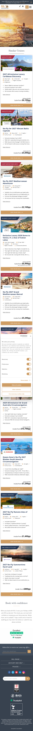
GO (29, 651)
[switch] (29, 364)
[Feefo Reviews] (16, 709)
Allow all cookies (16, 385)
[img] (16, 63)
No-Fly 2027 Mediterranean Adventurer (15, 182)
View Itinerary (6, 94)
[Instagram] (23, 672)
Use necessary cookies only (16, 394)
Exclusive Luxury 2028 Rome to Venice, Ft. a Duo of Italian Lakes (16, 237)
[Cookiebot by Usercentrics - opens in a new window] (20, 336)
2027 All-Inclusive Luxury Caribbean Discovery (14, 75)
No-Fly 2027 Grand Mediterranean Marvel (13, 293)
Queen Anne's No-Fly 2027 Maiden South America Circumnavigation (14, 459)
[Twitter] (13, 672)
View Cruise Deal (15, 105)
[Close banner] (30, 336)
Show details (24, 380)
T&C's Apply (22, 2)
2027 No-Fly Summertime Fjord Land (14, 565)
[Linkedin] (20, 672)
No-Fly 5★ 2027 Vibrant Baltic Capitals (16, 129)
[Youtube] (16, 672)
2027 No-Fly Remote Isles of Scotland (15, 513)
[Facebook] (9, 672)
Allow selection (16, 389)
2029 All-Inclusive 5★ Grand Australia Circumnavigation (15, 404)
